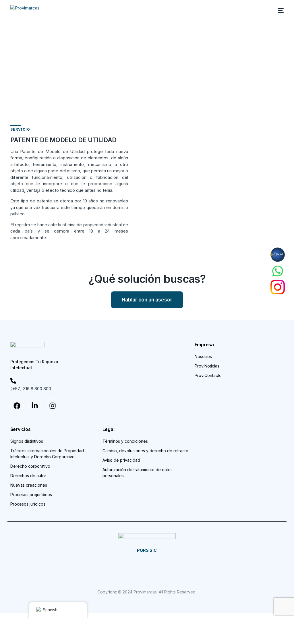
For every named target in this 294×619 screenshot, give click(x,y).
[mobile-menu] (278, 10)
